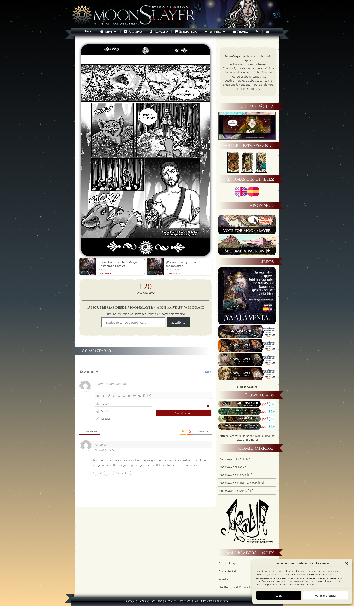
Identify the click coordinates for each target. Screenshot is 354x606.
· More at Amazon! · (247, 386)
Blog (89, 32)
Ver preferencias (326, 595)
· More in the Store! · (247, 439)
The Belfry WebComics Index (237, 587)
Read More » (106, 273)
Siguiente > (176, 46)
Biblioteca (187, 32)
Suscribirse (178, 322)
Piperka (223, 579)
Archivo (145, 46)
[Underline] (108, 396)
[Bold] (98, 396)
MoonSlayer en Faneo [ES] (235, 475)
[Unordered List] (124, 396)
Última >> (184, 46)
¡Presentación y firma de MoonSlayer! (183, 264)
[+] (150, 395)
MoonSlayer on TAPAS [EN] (235, 490)
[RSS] (257, 32)
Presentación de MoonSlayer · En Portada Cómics (119, 264)
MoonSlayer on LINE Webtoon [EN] (241, 482)
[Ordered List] (119, 396)
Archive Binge (227, 563)
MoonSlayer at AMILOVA (234, 459)
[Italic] (103, 396)
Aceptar (279, 595)
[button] (346, 563)
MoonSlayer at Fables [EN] (235, 467)
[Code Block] (134, 396)
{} (144, 395)
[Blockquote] (129, 396)
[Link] (139, 396)
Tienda (242, 32)
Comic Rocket (227, 571)
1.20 (146, 287)
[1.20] (145, 236)
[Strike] (113, 396)
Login (208, 371)
